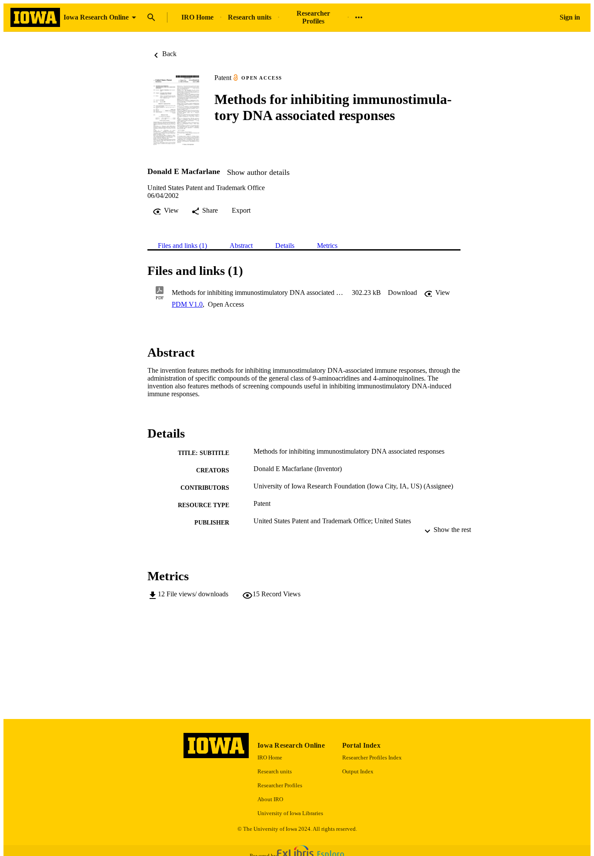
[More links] (358, 17)
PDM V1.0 (187, 304)
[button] (402, 293)
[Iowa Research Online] (35, 17)
